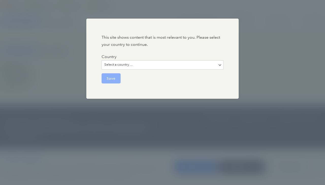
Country (109, 56)
